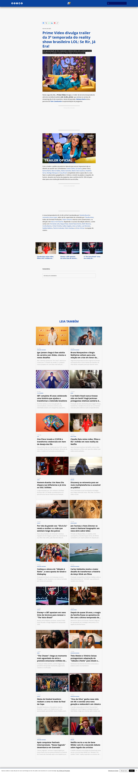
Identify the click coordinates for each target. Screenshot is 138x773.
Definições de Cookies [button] (113, 770)
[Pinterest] (54, 23)
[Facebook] (12, 3)
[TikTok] (22, 3)
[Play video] (69, 148)
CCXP (38, 436)
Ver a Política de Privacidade (63, 770)
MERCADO (72, 479)
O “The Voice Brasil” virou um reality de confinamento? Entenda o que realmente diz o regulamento (92, 257)
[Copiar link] (57, 23)
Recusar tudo (124, 770)
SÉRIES (38, 653)
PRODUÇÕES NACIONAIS (41, 349)
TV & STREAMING (40, 393)
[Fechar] (136, 771)
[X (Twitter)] (46, 23)
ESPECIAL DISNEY (74, 523)
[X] (17, 3)
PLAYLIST (38, 523)
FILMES (72, 393)
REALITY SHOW (73, 436)
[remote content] (69, 118)
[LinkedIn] (51, 23)
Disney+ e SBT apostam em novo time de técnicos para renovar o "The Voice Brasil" (68, 257)
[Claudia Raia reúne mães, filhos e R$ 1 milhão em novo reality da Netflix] (45, 248)
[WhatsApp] (49, 23)
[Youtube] (19, 3)
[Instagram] (15, 3)
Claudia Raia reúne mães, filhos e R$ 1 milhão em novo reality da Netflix (45, 257)
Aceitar (131, 770)
